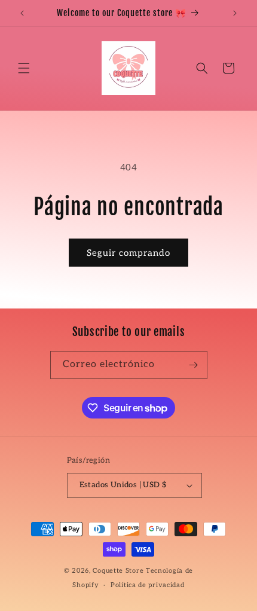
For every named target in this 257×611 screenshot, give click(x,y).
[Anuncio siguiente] (235, 13)
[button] (24, 68)
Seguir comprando (128, 253)
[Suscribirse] (193, 365)
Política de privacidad (147, 585)
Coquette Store (118, 571)
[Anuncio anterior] (22, 13)
